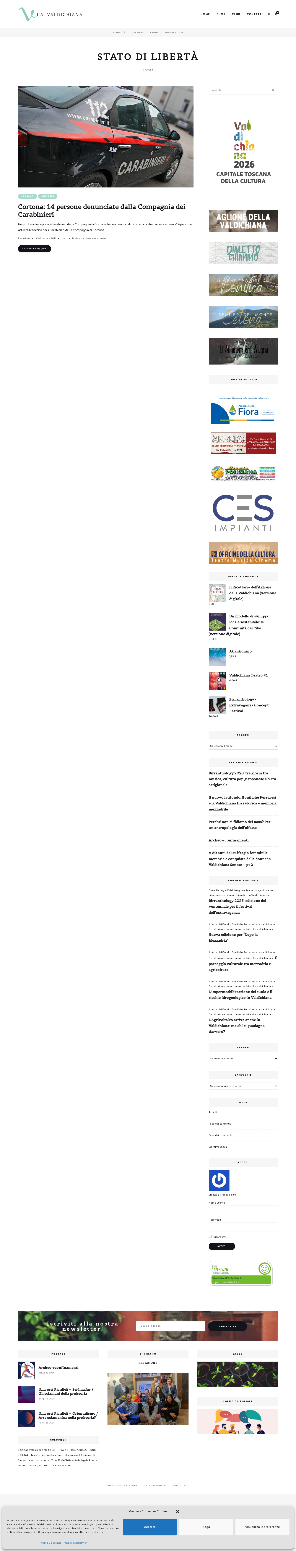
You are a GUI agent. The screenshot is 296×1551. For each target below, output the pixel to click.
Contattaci (180, 1486)
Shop (221, 14)
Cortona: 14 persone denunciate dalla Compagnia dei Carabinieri (101, 210)
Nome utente (217, 1203)
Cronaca (27, 196)
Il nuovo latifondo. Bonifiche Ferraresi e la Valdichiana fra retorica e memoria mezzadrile (242, 803)
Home (205, 14)
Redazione (24, 238)
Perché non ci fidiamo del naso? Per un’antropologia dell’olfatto (239, 825)
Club (236, 14)
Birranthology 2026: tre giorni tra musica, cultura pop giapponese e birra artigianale (242, 779)
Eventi (154, 32)
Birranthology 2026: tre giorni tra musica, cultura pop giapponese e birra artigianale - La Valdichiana (241, 892)
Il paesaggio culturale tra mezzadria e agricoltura (243, 963)
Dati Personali (154, 1486)
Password (215, 1220)
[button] (178, 1511)
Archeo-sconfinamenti (229, 840)
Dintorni (47, 196)
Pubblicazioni (174, 32)
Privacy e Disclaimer (49, 1543)
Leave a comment (96, 238)
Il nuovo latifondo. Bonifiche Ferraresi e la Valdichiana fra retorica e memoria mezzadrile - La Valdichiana (242, 926)
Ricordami (219, 1237)
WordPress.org (218, 1147)
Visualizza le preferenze (262, 1527)
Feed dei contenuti (220, 1124)
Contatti (255, 14)
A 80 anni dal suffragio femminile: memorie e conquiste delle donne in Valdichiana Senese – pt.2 (240, 859)
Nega (206, 1527)
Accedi (213, 1112)
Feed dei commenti (220, 1135)
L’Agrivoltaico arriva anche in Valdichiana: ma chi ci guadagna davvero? (237, 1026)
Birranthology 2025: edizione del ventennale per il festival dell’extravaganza (237, 906)
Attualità (119, 32)
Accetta (150, 1527)
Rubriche (138, 32)
